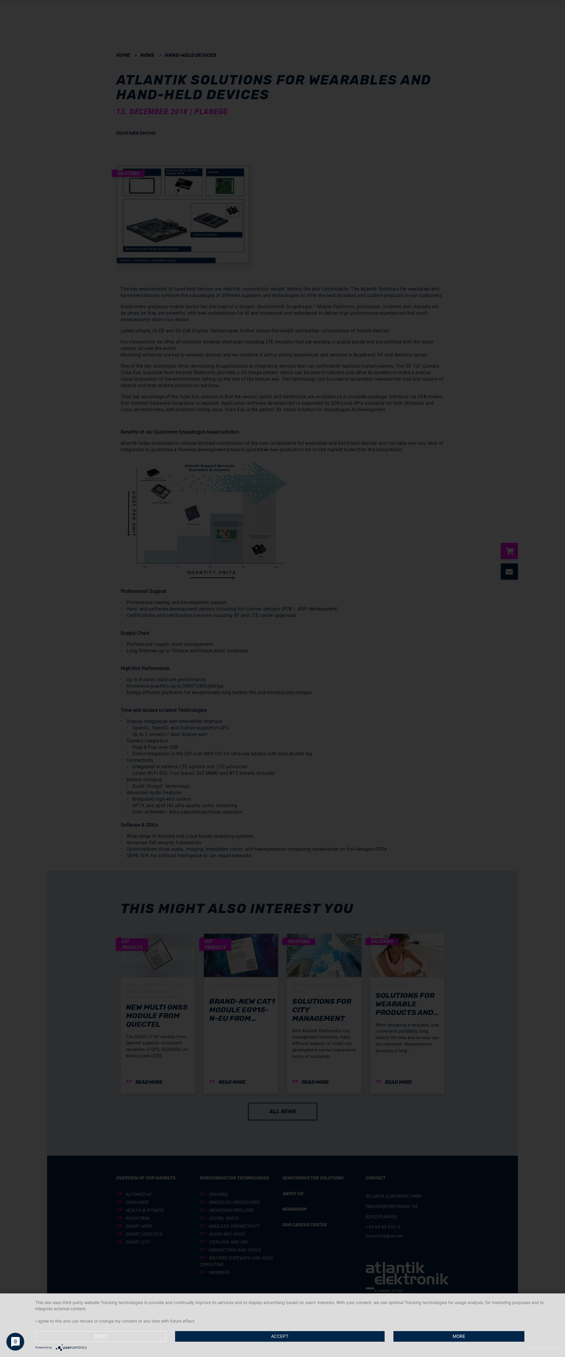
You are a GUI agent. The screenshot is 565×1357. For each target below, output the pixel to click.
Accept (280, 1336)
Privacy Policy (549, 1347)
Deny (101, 1336)
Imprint (532, 1347)
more (459, 1336)
